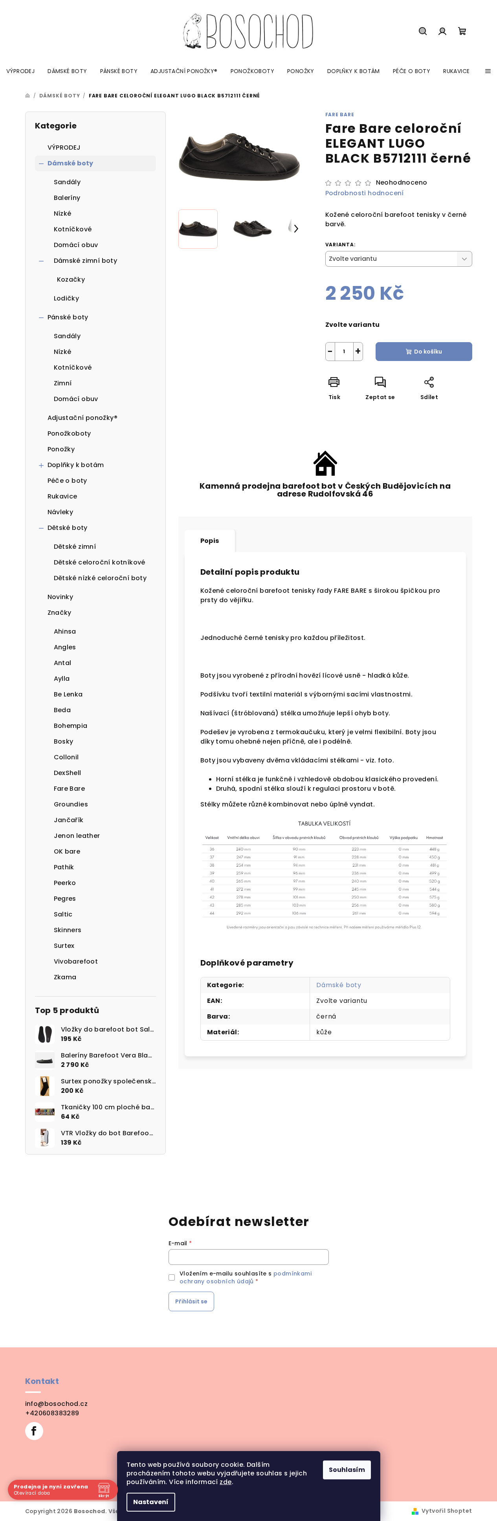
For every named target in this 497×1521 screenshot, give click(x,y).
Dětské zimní (75, 546)
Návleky (60, 512)
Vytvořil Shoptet (447, 1511)
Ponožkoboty (69, 433)
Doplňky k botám (76, 464)
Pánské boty (68, 317)
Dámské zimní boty (85, 260)
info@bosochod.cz (56, 1403)
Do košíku (428, 352)
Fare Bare (339, 114)
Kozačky (71, 279)
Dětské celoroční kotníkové (99, 562)
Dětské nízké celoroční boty (100, 578)
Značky (60, 612)
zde (225, 1481)
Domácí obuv (76, 244)
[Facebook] (34, 1431)
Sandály (67, 182)
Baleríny (67, 197)
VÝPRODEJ (64, 147)
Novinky (60, 596)
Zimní (63, 383)
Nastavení (151, 1501)
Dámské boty (71, 163)
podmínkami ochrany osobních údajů (246, 1277)
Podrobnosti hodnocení (364, 193)
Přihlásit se (191, 1301)
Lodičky (66, 298)
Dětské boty (68, 527)
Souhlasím (347, 1469)
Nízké (63, 213)
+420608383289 (52, 1413)
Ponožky (61, 449)
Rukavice (62, 496)
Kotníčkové (73, 229)
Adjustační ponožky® (83, 417)
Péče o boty (67, 480)
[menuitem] (20, 71)
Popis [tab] (209, 540)
